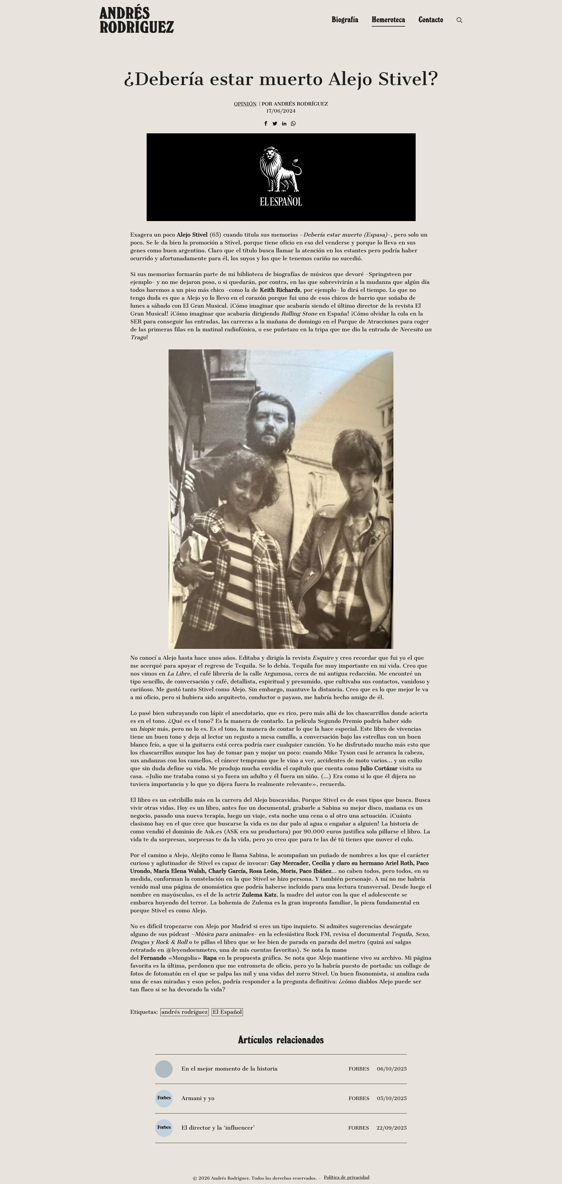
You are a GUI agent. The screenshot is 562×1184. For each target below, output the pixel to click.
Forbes (360, 1069)
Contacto (431, 19)
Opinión (245, 104)
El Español (227, 1012)
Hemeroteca (388, 19)
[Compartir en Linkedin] (284, 124)
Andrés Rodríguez (137, 20)
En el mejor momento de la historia (229, 1069)
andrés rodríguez (185, 1012)
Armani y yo (197, 1098)
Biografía (345, 19)
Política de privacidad (346, 1177)
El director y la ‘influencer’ (218, 1128)
